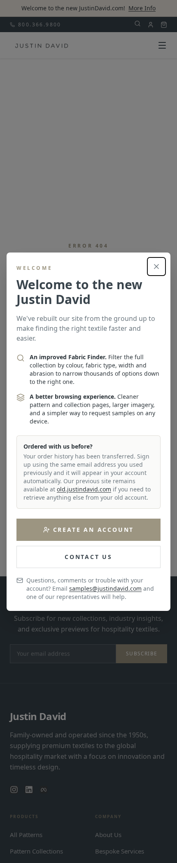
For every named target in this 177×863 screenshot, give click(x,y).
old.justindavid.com (84, 489)
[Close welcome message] (156, 266)
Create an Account (93, 529)
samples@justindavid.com (105, 588)
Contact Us (88, 557)
